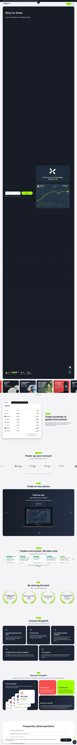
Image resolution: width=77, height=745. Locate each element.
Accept (66, 740)
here (53, 739)
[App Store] (70, 368)
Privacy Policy (18, 196)
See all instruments (32, 434)
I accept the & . (13, 196)
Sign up (68, 3)
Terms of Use (13, 196)
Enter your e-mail (9, 193)
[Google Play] (70, 373)
